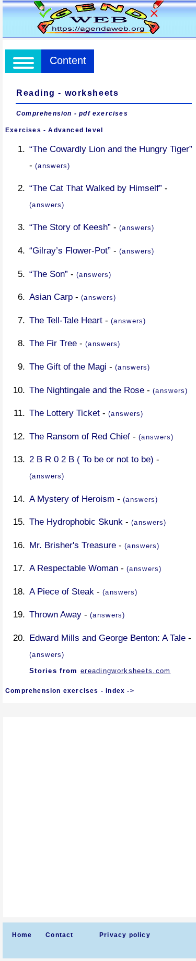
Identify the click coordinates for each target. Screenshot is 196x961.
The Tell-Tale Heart (65, 320)
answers (52, 166)
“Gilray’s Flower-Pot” (70, 251)
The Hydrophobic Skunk (76, 522)
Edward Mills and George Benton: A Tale (107, 638)
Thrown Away (55, 614)
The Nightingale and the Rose (86, 390)
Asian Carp (51, 297)
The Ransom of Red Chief (79, 436)
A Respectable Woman (73, 568)
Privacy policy (125, 935)
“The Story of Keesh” (70, 227)
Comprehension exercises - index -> (69, 690)
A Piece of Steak (61, 592)
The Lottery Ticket (64, 413)
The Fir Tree (53, 343)
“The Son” (48, 274)
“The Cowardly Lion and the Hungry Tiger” (110, 149)
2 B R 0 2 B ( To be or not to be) (91, 459)
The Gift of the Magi (68, 367)
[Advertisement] (98, 817)
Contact (59, 935)
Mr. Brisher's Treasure (72, 545)
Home (22, 935)
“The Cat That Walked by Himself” (95, 188)
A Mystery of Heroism (71, 499)
